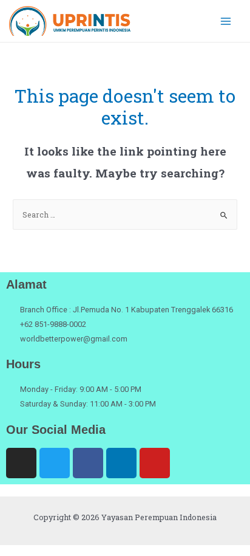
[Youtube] (155, 463)
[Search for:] (125, 214)
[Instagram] (21, 463)
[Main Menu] (226, 21)
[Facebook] (88, 463)
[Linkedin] (121, 463)
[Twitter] (54, 463)
